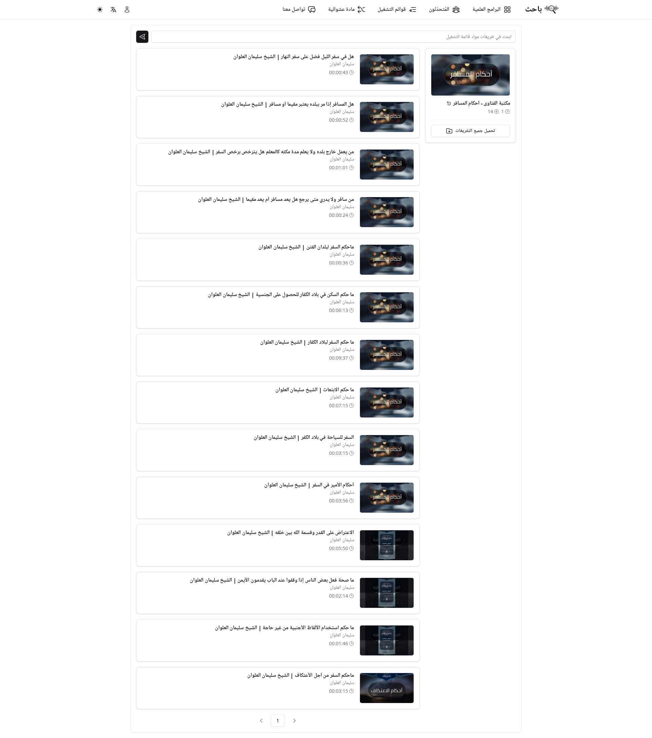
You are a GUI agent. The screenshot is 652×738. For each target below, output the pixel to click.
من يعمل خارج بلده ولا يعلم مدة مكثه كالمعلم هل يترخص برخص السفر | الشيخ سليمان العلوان (261, 152)
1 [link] (277, 720)
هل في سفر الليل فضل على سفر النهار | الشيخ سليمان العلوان (293, 56)
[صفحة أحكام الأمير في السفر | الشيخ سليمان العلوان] (387, 497)
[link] (294, 721)
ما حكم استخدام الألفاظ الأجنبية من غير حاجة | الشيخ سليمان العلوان (284, 628)
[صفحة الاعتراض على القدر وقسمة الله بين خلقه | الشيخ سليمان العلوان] (387, 545)
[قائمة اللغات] (113, 9)
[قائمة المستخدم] (127, 9)
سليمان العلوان (342, 64)
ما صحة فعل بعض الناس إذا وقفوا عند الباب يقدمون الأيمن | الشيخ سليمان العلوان (272, 580)
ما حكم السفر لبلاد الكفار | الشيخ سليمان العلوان (307, 342)
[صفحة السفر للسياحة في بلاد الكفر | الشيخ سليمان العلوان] (387, 450)
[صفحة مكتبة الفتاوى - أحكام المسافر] (449, 103)
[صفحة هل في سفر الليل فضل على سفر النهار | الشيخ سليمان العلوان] (387, 69)
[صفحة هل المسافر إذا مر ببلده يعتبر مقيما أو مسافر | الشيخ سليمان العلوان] (387, 117)
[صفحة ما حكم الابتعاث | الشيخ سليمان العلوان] (387, 402)
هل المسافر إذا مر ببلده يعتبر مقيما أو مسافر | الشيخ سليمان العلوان (287, 104)
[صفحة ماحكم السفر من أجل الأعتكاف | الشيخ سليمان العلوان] (387, 688)
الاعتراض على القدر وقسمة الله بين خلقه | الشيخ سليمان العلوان (290, 532)
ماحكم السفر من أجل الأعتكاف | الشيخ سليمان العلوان (300, 675)
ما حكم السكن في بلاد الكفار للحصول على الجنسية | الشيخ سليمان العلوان (281, 294)
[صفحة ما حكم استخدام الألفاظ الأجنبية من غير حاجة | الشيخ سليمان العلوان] (387, 640)
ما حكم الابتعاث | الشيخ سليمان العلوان (314, 390)
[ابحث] (142, 37)
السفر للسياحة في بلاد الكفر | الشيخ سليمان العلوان (304, 437)
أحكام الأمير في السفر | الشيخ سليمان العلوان (309, 485)
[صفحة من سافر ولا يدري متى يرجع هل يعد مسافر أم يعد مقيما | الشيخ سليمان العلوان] (387, 212)
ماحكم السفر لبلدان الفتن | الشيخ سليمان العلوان (306, 247)
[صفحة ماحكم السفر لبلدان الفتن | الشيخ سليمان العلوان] (387, 259)
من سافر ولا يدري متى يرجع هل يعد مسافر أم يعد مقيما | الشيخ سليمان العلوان (276, 199)
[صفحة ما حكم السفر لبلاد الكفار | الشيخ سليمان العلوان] (387, 355)
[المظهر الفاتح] (100, 9)
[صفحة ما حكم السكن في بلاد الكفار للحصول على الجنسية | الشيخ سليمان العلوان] (387, 307)
